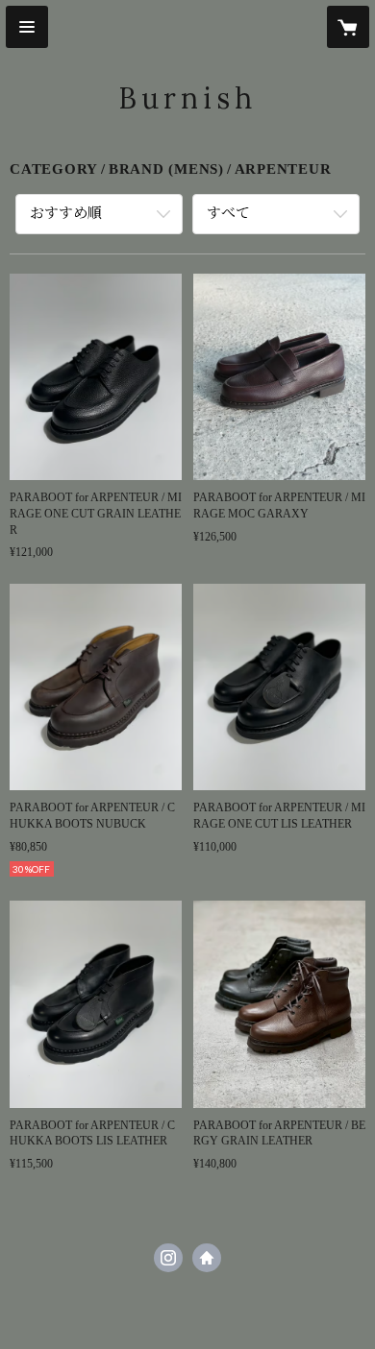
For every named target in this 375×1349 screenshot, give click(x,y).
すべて (228, 213)
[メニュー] (27, 27)
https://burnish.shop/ (206, 1257)
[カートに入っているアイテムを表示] (348, 27)
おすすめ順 (66, 213)
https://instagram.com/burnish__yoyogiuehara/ (168, 1257)
